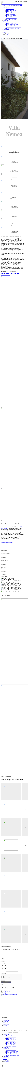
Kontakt (5, 32)
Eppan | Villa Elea (10, 11)
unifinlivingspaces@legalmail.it (10, 994)
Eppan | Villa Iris (10, 9)
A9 (5, 969)
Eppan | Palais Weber (11, 23)
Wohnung (3, 961)
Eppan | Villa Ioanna (11, 10)
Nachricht (3, 973)
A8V (6, 968)
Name (2, 957)
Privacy (10, 1032)
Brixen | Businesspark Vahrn (12, 28)
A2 (5, 964)
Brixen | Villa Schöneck (11, 25)
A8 (5, 966)
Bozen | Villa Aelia (10, 14)
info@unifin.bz (6, 993)
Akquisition (6, 29)
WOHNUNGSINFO (5, 275)
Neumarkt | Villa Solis (11, 19)
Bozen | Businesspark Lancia (12, 24)
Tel (1, 960)
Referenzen (6, 31)
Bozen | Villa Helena (11, 15)
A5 (5, 965)
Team (7, 33)
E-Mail (3, 958)
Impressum (15, 1032)
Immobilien (6, 7)
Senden (2, 980)
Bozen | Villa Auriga (11, 12)
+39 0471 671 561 (7, 991)
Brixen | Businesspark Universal (13, 27)
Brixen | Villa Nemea (11, 16)
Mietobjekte (6, 22)
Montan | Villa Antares (11, 18)
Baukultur (5, 20)
